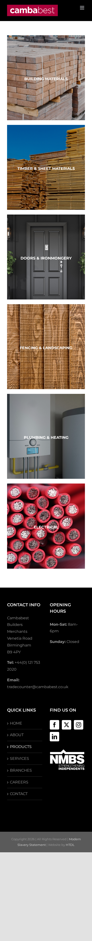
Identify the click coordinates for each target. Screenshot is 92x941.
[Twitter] (66, 725)
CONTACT (19, 793)
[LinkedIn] (54, 736)
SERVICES (19, 758)
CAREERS (19, 782)
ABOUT (17, 735)
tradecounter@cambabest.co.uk (37, 687)
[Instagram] (78, 725)
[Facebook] (54, 725)
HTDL (70, 845)
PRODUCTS (21, 746)
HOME (16, 723)
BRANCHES (21, 770)
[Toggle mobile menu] (82, 7)
